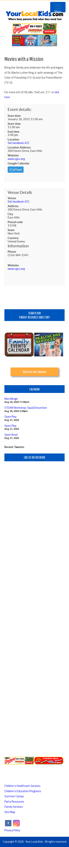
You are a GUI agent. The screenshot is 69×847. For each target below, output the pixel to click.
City (10, 214)
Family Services (13, 806)
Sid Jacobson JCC (19, 142)
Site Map (9, 812)
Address (13, 206)
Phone (12, 251)
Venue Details (20, 192)
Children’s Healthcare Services (22, 786)
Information (18, 246)
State (11, 230)
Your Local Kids (34, 841)
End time (13, 131)
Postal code (15, 222)
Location (13, 139)
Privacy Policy (12, 830)
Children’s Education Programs (22, 791)
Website (13, 155)
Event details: (19, 109)
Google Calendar (19, 163)
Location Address (19, 147)
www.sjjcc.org (16, 158)
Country (13, 238)
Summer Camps (14, 796)
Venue (12, 198)
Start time (14, 123)
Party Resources (14, 801)
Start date (14, 115)
